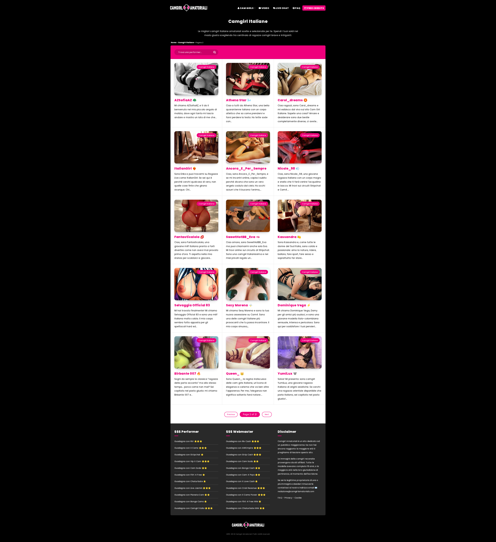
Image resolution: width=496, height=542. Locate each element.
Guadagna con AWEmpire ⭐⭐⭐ (244, 447)
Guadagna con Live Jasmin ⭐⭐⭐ (192, 488)
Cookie (298, 497)
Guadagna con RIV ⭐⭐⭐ (188, 441)
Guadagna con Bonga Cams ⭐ (190, 501)
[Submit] (213, 52)
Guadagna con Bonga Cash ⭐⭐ (243, 468)
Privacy (288, 497)
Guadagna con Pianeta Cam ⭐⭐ (192, 494)
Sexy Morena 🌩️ (239, 305)
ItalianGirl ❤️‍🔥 (185, 168)
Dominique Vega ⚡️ (294, 305)
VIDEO (265, 8)
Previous (231, 414)
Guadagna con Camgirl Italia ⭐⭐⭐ (193, 508)
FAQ (297, 8)
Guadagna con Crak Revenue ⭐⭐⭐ (245, 488)
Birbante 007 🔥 (187, 373)
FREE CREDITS (315, 8)
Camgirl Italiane (186, 42)
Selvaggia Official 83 (192, 305)
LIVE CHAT (282, 8)
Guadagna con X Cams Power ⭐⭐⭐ (246, 494)
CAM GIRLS (246, 8)
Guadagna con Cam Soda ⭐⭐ (190, 468)
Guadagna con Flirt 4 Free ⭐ (189, 474)
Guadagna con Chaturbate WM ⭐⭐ (245, 508)
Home (173, 42)
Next (267, 414)
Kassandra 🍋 (289, 237)
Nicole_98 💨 (289, 168)
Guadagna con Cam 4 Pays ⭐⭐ (243, 474)
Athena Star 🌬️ (238, 100)
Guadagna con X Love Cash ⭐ (242, 481)
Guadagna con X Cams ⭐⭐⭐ (190, 447)
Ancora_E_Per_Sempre (246, 168)
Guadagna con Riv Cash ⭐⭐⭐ (242, 441)
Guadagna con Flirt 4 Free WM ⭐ (243, 501)
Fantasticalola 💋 (189, 237)
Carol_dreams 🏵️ (292, 100)
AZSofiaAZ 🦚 (185, 100)
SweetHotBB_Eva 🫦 (243, 237)
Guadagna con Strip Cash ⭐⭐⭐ (243, 454)
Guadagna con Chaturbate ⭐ (190, 481)
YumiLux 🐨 (287, 373)
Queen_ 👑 (235, 373)
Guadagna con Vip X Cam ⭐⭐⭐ (192, 461)
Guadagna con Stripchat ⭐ (188, 454)
